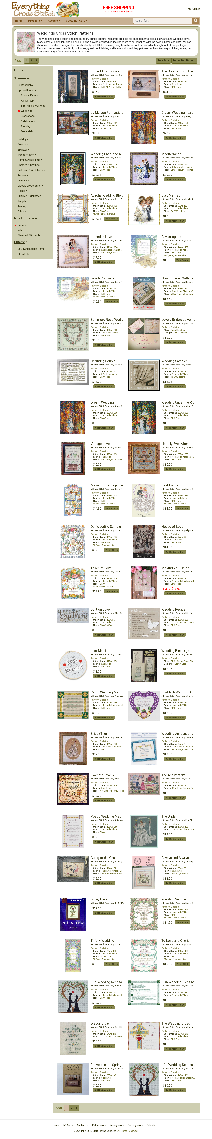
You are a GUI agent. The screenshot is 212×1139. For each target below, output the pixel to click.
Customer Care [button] (75, 20)
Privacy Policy (117, 1125)
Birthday (25, 126)
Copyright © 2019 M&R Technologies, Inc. (95, 1131)
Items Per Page (183, 60)
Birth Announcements (33, 105)
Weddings (25, 110)
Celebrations (28, 121)
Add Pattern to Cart (104, 97)
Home (19, 20)
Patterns (20, 225)
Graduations (28, 116)
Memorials (27, 131)
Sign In (196, 8)
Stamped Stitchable (29, 235)
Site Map (151, 1125)
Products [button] (34, 20)
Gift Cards (68, 1125)
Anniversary (27, 100)
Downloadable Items (31, 248)
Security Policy (135, 1125)
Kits (20, 230)
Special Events (29, 95)
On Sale (23, 254)
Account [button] (53, 20)
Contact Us (82, 1125)
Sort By (162, 60)
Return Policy (99, 1125)
